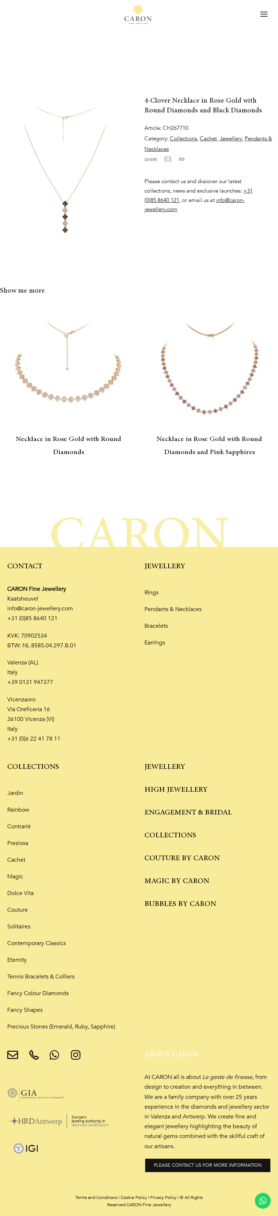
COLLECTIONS (33, 766)
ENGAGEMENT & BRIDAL (188, 812)
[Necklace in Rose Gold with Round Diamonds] (68, 368)
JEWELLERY (164, 566)
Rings (151, 593)
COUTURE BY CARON (182, 858)
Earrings (154, 643)
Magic (15, 877)
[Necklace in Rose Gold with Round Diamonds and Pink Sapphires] (209, 368)
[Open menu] (264, 14)
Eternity (17, 960)
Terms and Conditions (96, 1197)
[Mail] (168, 159)
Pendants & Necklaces (173, 609)
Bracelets (156, 626)
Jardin (15, 793)
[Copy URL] (181, 159)
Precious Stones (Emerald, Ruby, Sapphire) (61, 1027)
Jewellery (231, 139)
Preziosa (17, 843)
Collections (183, 139)
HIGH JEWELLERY (176, 789)
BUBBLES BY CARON (180, 904)
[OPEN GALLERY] (67, 169)
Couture (17, 910)
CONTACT (24, 566)
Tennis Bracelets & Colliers (41, 977)
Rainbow (18, 810)
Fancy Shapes (25, 1010)
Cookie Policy (134, 1197)
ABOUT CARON (171, 1054)
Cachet (208, 139)
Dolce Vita (20, 893)
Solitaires (18, 927)
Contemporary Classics (36, 943)
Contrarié (19, 826)
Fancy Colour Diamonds (38, 993)
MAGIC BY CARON (176, 881)
